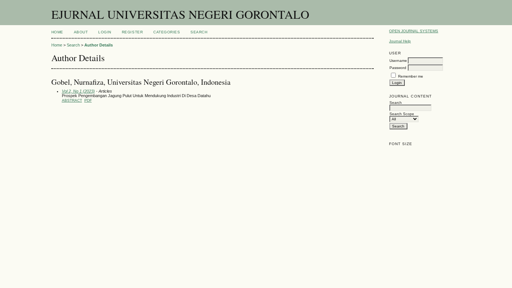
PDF (88, 100)
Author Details (98, 45)
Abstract (72, 100)
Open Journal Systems (413, 31)
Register (132, 32)
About (81, 32)
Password (397, 68)
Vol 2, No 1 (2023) (78, 91)
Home (57, 32)
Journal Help (400, 41)
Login (104, 32)
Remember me (410, 76)
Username (398, 60)
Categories (166, 32)
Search (198, 32)
